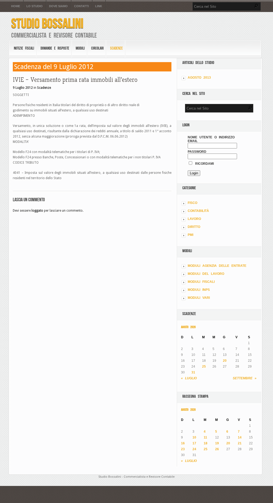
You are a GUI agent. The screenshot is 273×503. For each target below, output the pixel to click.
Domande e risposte (55, 48)
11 (205, 437)
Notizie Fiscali (24, 48)
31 (193, 372)
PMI (190, 235)
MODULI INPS (199, 290)
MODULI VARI (199, 298)
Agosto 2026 (188, 327)
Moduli (80, 48)
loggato (37, 210)
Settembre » (244, 378)
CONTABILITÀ (198, 211)
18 (205, 443)
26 (217, 449)
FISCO (192, 203)
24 (194, 449)
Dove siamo (58, 6)
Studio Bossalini (47, 23)
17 (194, 443)
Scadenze (116, 48)
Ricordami (203, 164)
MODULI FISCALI (201, 282)
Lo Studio (34, 6)
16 (183, 443)
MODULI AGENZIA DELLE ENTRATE (217, 266)
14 (240, 437)
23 (183, 449)
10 (194, 437)
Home (15, 6)
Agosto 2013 (199, 77)
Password (197, 152)
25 (204, 366)
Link (98, 6)
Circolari (97, 48)
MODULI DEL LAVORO (206, 274)
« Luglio (189, 378)
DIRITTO (194, 227)
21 (240, 443)
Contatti (81, 6)
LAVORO (194, 219)
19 (217, 443)
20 (225, 361)
